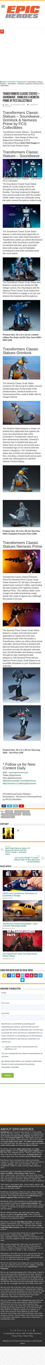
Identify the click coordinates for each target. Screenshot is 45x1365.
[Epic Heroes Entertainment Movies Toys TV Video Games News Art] (22, 12)
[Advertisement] (22, 57)
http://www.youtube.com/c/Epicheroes (19, 781)
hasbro (9, 811)
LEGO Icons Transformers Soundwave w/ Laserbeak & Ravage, (20, 894)
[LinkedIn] (22, 975)
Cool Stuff (11, 82)
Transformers (21, 82)
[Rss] (4, 975)
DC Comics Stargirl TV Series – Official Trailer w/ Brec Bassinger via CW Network (27, 859)
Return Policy (28, 1336)
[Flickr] (27, 975)
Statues (27, 814)
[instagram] (40, 975)
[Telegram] (22, 980)
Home (4, 82)
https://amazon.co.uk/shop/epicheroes (19, 783)
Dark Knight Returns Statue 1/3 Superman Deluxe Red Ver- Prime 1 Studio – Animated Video (17, 850)
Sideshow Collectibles (11, 814)
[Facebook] (9, 975)
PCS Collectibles (22, 811)
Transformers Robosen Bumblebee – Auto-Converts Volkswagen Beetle (20, 925)
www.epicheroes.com (18, 772)
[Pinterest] (18, 975)
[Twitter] (14, 975)
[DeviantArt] (36, 975)
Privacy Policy (17, 1336)
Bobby (7, 104)
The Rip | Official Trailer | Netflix (16, 31)
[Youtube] (32, 975)
